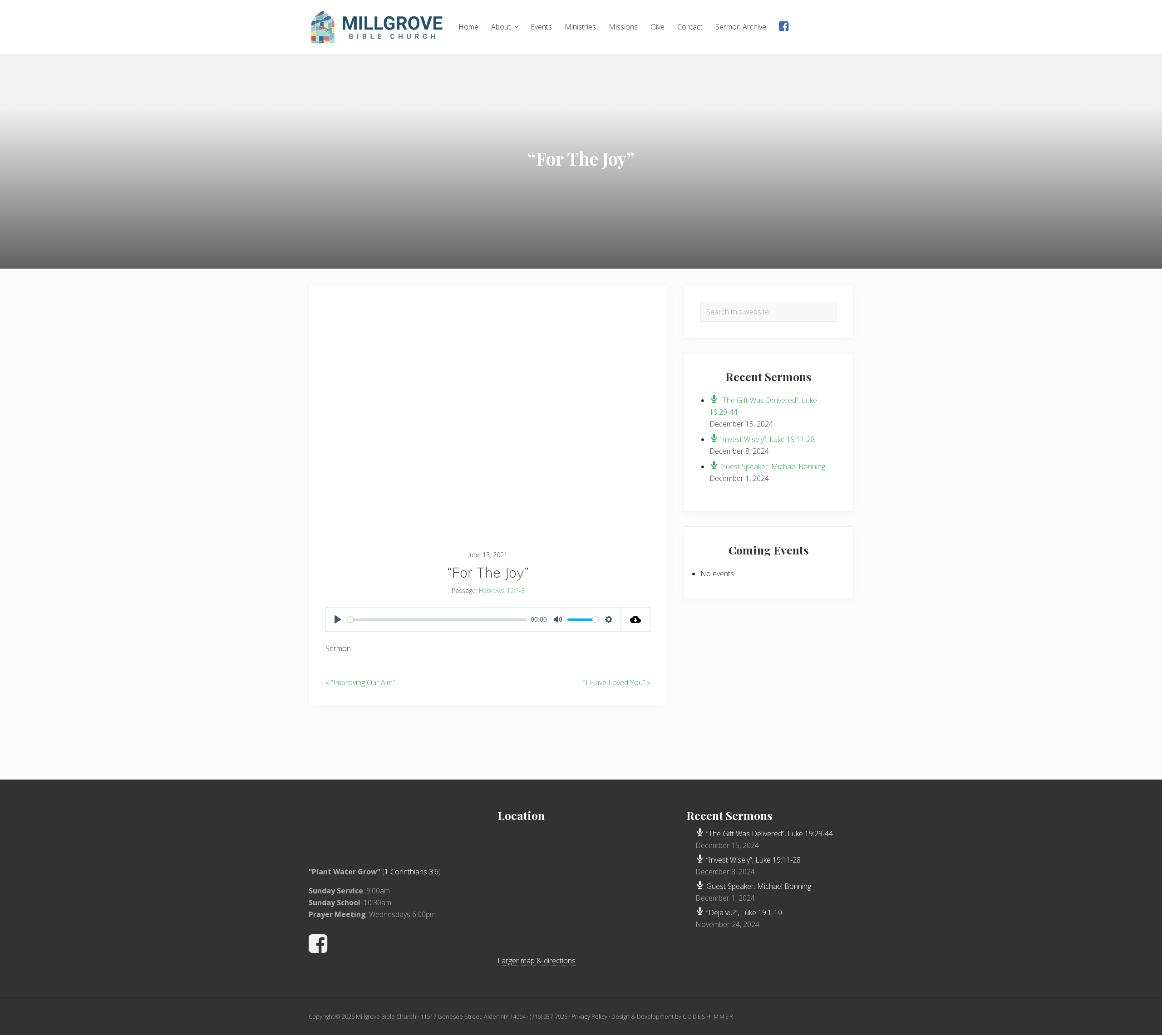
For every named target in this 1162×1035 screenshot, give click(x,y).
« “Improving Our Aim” (360, 682)
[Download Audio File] (635, 619)
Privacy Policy (589, 1016)
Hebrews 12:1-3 (502, 590)
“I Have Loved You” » (616, 682)
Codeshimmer (708, 1016)
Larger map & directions (536, 961)
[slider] (437, 619)
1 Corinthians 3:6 (411, 872)
